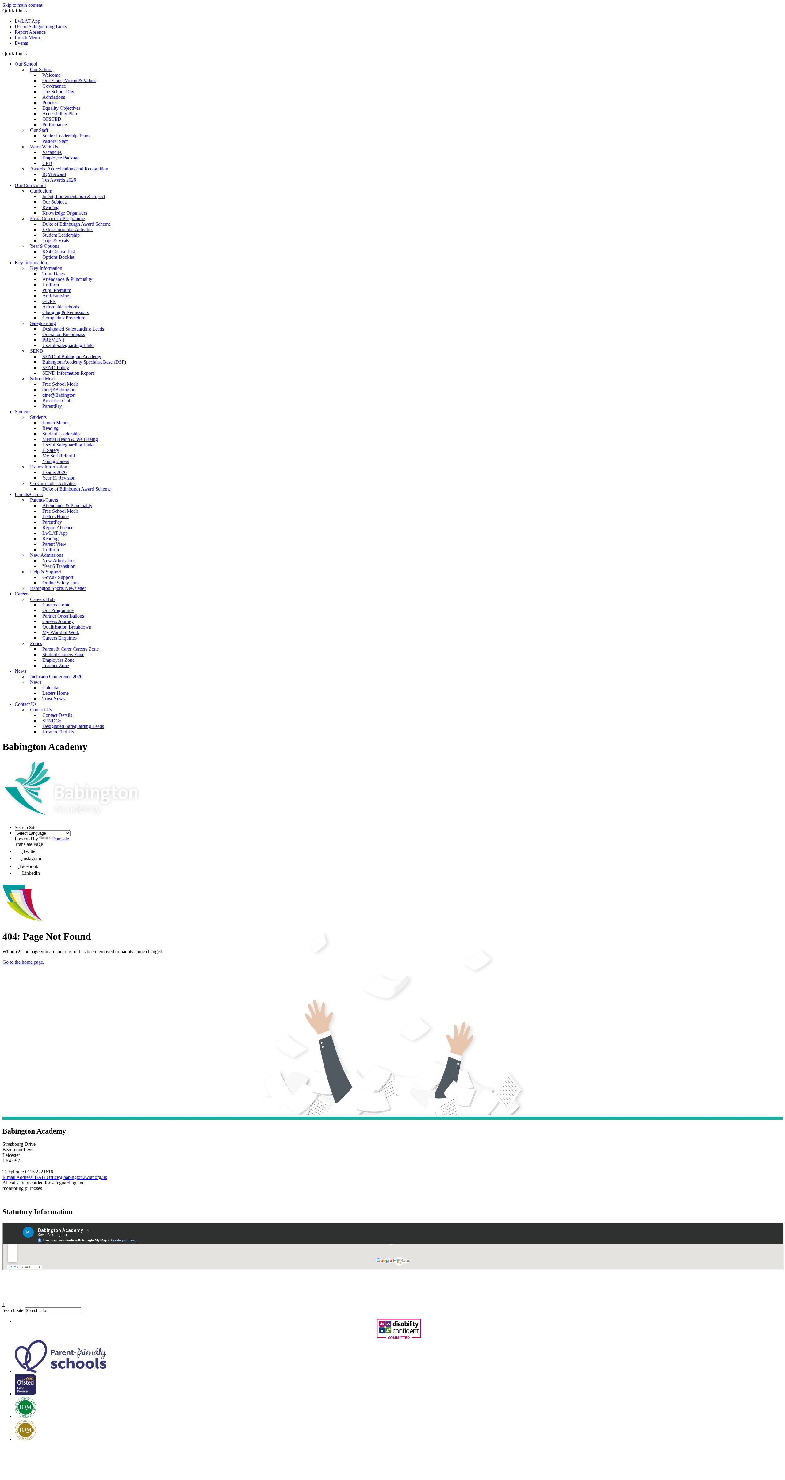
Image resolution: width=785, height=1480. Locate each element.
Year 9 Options (44, 246)
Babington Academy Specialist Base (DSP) (84, 362)
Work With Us (44, 146)
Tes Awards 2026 (59, 179)
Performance (54, 124)
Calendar (51, 687)
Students (23, 411)
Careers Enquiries (59, 638)
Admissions (53, 97)
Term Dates (53, 273)
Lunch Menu (27, 37)
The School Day (58, 91)
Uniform (50, 284)
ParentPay (52, 406)
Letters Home (55, 516)
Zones (36, 643)
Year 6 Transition (58, 566)
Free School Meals (60, 384)
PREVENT (53, 339)
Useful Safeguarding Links (41, 26)
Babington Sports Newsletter (58, 588)
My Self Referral (58, 455)
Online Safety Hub (60, 582)
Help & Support (45, 571)
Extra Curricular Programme (57, 218)
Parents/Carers (29, 494)
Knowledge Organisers (64, 213)
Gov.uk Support (57, 577)
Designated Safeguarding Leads (73, 328)
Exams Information (48, 466)
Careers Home (56, 604)
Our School (26, 64)
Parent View (54, 544)
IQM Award (54, 174)
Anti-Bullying (55, 295)
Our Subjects (54, 202)
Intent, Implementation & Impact (73, 196)
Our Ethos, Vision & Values (69, 80)
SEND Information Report (68, 373)
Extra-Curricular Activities (67, 229)
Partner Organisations (63, 615)
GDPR (49, 301)
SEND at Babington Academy (71, 356)
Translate (60, 838)
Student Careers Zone (63, 654)
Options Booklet (58, 257)
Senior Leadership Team (66, 135)
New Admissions (46, 555)
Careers (22, 593)
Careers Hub (42, 599)
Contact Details (57, 715)
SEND (36, 351)
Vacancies (52, 152)
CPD (47, 163)
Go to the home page (22, 962)
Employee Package (60, 157)
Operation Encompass (63, 334)
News (20, 671)
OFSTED (51, 119)
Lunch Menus (55, 422)
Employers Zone (58, 660)
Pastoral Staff (55, 141)
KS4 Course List (58, 251)
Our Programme (58, 610)
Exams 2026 (54, 472)
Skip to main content (22, 5)
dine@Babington (58, 389)
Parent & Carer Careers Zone (70, 649)
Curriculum (41, 190)
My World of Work (60, 632)
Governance (54, 86)
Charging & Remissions (65, 312)
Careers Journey (58, 621)
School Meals (43, 378)
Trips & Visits (55, 240)
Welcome (51, 75)
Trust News (53, 698)
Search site (12, 1310)
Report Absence (31, 32)
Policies (49, 102)
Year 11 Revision (58, 477)
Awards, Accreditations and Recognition (69, 168)
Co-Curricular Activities (53, 483)
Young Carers (55, 461)
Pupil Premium (56, 290)
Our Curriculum (30, 185)
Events (21, 43)
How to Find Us (58, 731)
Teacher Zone (55, 665)
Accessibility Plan (59, 113)
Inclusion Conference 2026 (56, 676)
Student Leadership (61, 235)
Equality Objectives (61, 108)
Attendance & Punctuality (67, 279)
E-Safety (50, 450)
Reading (50, 207)
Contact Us (25, 704)
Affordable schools (60, 306)
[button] (29, 53)
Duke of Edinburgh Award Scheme (76, 224)
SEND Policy (55, 367)
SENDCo (51, 720)
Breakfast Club (56, 400)
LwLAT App (27, 21)
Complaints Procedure (63, 317)
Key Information (31, 262)
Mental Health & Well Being (70, 439)
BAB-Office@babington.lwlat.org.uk (54, 1177)
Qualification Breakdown (66, 626)
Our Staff (39, 130)
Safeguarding (43, 323)
